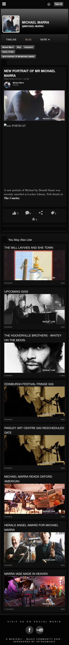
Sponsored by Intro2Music (34, 641)
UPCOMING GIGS (16, 291)
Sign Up (58, 4)
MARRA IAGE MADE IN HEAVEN (26, 573)
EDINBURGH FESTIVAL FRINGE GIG (29, 384)
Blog (19, 47)
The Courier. (12, 198)
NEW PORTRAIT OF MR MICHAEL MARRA (18, 56)
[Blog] (3, 62)
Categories (28, 47)
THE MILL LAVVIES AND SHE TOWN (28, 247)
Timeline (11, 39)
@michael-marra (33, 26)
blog (28, 39)
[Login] (48, 4)
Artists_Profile (8, 52)
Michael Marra (7, 47)
